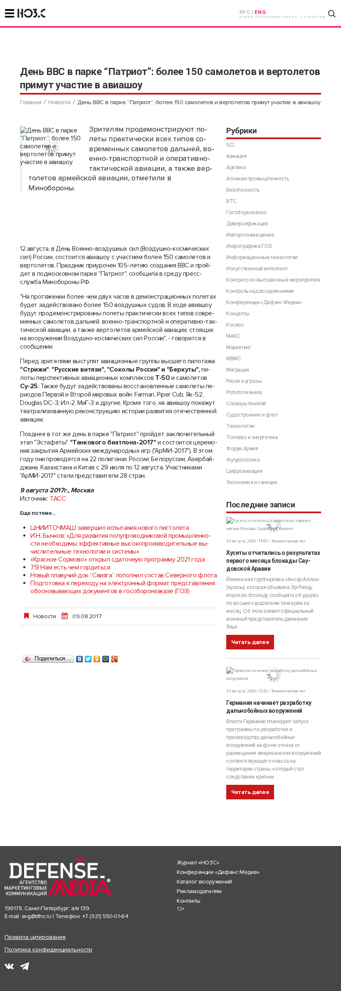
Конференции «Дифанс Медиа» (264, 302)
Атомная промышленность (257, 178)
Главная (30, 102)
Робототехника (244, 392)
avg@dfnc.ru (37, 916)
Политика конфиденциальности (48, 949)
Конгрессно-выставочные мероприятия (273, 280)
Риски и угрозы (244, 381)
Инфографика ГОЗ (249, 246)
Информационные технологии (262, 257)
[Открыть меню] (9, 13)
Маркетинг (238, 347)
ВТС (231, 201)
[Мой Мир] (105, 657)
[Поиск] (331, 13)
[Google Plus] (114, 657)
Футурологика (242, 460)
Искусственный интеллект (257, 268)
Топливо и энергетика (252, 437)
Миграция (237, 370)
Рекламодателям (199, 891)
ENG (260, 12)
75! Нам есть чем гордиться (70, 567)
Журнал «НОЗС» (198, 862)
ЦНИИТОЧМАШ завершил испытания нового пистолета (109, 528)
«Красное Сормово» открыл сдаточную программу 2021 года (117, 559)
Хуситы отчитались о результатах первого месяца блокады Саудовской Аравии (273, 560)
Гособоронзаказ (246, 212)
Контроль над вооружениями (260, 291)
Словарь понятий (246, 403)
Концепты (238, 313)
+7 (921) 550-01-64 (105, 916)
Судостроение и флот (252, 415)
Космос (235, 325)
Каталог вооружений (204, 881)
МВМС (233, 358)
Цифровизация (244, 471)
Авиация (236, 156)
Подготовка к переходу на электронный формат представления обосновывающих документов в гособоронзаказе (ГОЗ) (122, 587)
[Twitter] (88, 657)
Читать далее (250, 642)
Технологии (240, 426)
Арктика (235, 167)
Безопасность (242, 190)
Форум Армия (242, 448)
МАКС (233, 336)
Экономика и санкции (251, 482)
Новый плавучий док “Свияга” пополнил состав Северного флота (123, 575)
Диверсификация (247, 223)
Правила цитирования (35, 937)
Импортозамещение (250, 235)
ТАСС (57, 498)
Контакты (188, 900)
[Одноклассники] (97, 657)
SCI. (230, 145)
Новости (59, 102)
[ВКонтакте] (79, 657)
